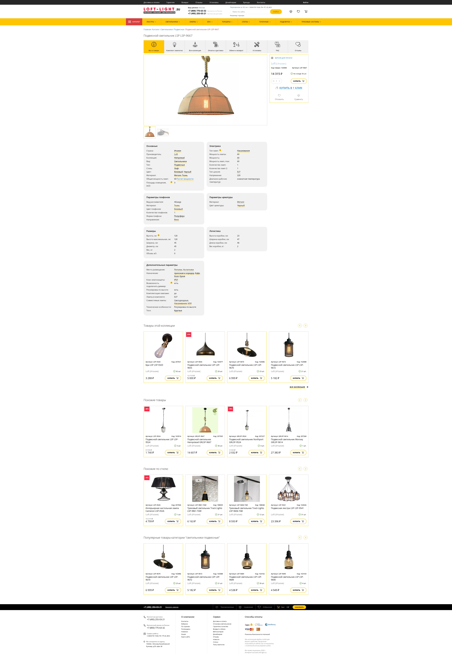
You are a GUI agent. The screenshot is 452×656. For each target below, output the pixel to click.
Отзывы (199, 2)
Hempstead (179, 157)
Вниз (176, 219)
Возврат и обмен (219, 629)
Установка (214, 2)
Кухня (182, 276)
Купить (297, 81)
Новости (216, 639)
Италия (177, 150)
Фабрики (184, 624)
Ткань (185, 175)
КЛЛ (190, 303)
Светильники (167, 29)
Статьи (215, 642)
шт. (283, 607)
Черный (187, 172)
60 (238, 157)
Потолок (178, 269)
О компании (187, 616)
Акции (183, 634)
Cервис (217, 616)
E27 (238, 172)
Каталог (136, 22)
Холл (176, 276)
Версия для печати (283, 58)
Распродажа (185, 629)
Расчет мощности (185, 179)
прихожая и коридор (184, 273)
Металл (177, 175)
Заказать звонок (171, 607)
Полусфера (179, 216)
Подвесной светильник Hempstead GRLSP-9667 (199, 441)
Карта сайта (185, 637)
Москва (202, 8)
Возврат (185, 2)
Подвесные (179, 29)
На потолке (188, 269)
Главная (147, 29)
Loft (176, 154)
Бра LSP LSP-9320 (154, 365)
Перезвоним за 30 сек (239, 7)
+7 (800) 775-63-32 (205, 10)
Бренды (246, 2)
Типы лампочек (219, 645)
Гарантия (170, 2)
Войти (305, 2)
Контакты (261, 2)
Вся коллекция (297, 387)
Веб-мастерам (218, 632)
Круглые (178, 310)
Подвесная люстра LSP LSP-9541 (287, 508)
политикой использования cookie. (258, 646)
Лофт (176, 168)
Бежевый (178, 172)
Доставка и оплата (151, 2)
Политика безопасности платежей (257, 634)
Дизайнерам (230, 2)
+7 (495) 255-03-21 (205, 13)
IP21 (176, 279)
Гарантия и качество (220, 626)
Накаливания (243, 150)
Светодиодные (181, 300)
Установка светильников (222, 624)
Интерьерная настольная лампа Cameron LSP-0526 (162, 509)
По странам (185, 626)
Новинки (184, 632)
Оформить (299, 607)
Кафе (197, 273)
